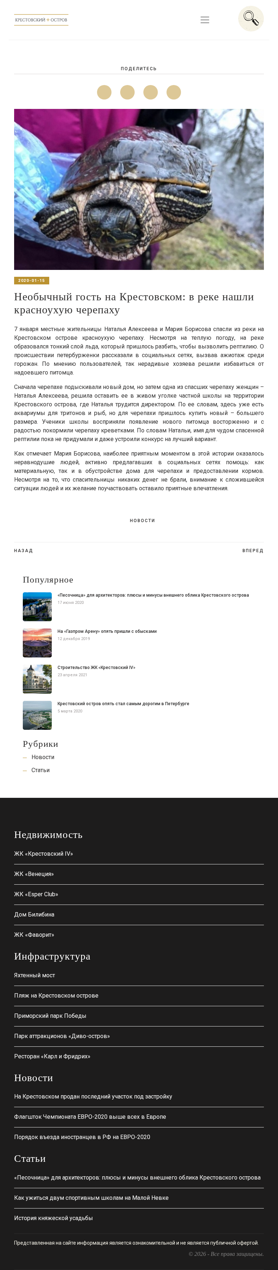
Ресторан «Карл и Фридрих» (52, 1056)
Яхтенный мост (34, 975)
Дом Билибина (34, 914)
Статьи (40, 770)
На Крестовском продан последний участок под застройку (93, 1096)
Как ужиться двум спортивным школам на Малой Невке (91, 1197)
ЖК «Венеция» (34, 874)
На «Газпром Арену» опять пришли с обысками (107, 631)
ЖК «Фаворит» (34, 934)
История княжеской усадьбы (53, 1218)
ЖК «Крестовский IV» (43, 853)
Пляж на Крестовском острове (56, 995)
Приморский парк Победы (50, 1015)
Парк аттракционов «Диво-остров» (62, 1036)
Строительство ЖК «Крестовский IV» (96, 667)
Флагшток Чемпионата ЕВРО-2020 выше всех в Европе (90, 1116)
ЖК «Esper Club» (36, 894)
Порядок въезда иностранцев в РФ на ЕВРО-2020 (82, 1137)
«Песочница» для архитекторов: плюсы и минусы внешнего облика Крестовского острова (153, 595)
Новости (142, 520)
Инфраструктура (52, 956)
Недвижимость (48, 834)
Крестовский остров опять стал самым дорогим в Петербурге (123, 703)
